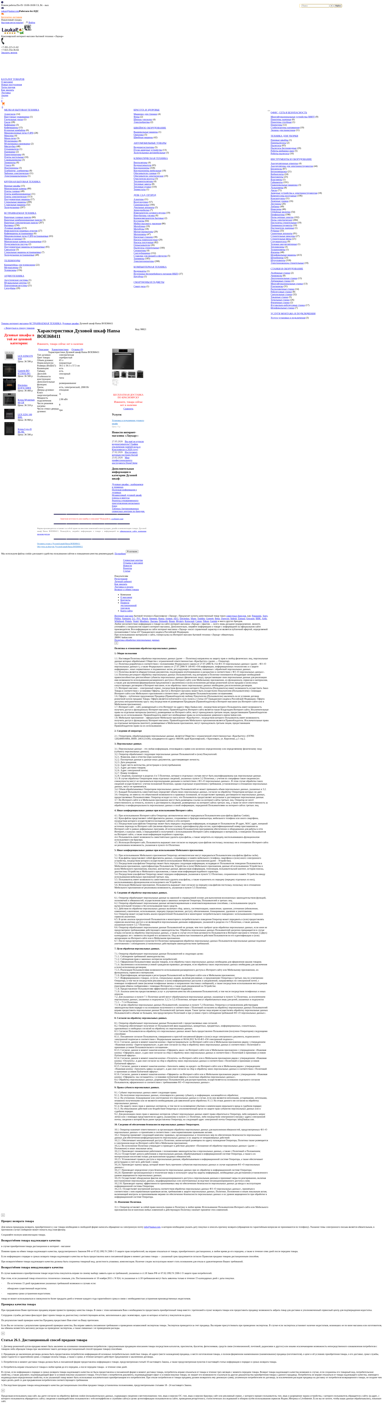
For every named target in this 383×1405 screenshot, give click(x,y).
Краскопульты (278, 198)
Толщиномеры (278, 249)
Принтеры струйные (281, 122)
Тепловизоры (277, 247)
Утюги (7, 165)
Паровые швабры (279, 140)
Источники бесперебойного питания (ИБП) (156, 274)
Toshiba (201, 618)
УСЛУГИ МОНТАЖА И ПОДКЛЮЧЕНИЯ (293, 313)
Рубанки (275, 230)
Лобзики (275, 206)
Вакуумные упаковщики (16, 116)
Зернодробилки (141, 210)
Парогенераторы (12, 154)
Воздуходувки (141, 202)
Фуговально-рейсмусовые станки (288, 305)
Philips (117, 618)
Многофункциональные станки (287, 283)
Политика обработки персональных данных (136, 640)
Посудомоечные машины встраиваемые (24, 247)
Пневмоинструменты (281, 225)
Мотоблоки (139, 226)
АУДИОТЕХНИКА (14, 276)
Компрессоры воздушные (284, 195)
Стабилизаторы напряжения (285, 127)
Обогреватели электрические (149, 176)
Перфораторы (278, 214)
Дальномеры (277, 187)
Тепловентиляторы (143, 181)
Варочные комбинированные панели (23, 220)
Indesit (233, 618)
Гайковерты (277, 182)
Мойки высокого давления (147, 223)
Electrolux (184, 618)
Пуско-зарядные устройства (148, 150)
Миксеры (9, 135)
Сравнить (128, 408)
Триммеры (139, 258)
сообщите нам (117, 519)
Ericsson (250, 618)
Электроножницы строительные (287, 263)
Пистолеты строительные (284, 222)
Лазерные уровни (280, 201)
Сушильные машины (15, 204)
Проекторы (276, 125)
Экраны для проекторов (283, 130)
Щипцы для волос (143, 119)
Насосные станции (143, 237)
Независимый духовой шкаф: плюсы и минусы (127, 496)
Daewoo (225, 618)
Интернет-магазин (123, 616)
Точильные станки (280, 300)
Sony (265, 616)
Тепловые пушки (142, 186)
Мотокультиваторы (143, 231)
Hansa (161, 618)
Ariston (168, 618)
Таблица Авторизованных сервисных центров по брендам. (128, 510)
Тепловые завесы (142, 184)
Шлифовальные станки (282, 308)
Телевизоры (10, 270)
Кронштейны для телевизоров (19, 265)
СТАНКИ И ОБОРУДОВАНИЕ (287, 268)
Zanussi (241, 618)
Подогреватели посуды (16, 244)
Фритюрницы (11, 168)
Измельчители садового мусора (150, 212)
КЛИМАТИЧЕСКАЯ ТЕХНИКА (151, 158)
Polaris (128, 621)
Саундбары (10, 288)
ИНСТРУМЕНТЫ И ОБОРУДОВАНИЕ (291, 159)
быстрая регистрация (12, 22)
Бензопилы (276, 169)
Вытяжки (9, 225)
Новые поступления (11, 84)
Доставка (6, 92)
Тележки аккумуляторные (284, 244)
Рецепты (127, 568)
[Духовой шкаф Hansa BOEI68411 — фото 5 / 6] (132, 377)
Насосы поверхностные (146, 239)
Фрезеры (275, 252)
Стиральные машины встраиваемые (22, 252)
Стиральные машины (15, 202)
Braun (172, 621)
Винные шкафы (12, 186)
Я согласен (132, 551)
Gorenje (210, 618)
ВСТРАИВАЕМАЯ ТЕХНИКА (20, 213)
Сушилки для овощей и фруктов (150, 256)
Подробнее (120, 553)
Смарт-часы (140, 286)
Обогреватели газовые (145, 173)
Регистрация (120, 578)
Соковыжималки (12, 160)
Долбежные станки (280, 273)
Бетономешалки (279, 171)
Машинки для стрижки (145, 114)
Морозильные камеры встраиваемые (23, 241)
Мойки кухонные (13, 239)
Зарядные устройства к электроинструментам (294, 193)
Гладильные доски (13, 119)
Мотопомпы (140, 234)
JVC (138, 618)
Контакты (125, 600)
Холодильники (11, 207)
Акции (4, 95)
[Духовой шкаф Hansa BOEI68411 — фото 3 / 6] (115, 377)
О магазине (7, 82)
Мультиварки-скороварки (17, 143)
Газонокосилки (141, 204)
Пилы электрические (281, 220)
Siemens (153, 618)
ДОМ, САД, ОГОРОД (145, 195)
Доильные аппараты (144, 207)
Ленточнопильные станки (284, 278)
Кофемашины (11, 127)
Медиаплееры (11, 267)
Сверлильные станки (281, 294)
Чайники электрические (16, 173)
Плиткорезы (277, 286)
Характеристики (60, 349)
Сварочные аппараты (281, 233)
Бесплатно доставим (11, 17)
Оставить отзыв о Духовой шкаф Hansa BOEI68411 (58, 543)
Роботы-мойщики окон (282, 151)
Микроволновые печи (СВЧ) (19, 133)
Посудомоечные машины (17, 199)
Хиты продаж (8, 87)
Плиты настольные (14, 157)
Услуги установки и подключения (288, 317)
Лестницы (276, 204)
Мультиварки (11, 141)
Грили (7, 122)
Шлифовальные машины (283, 255)
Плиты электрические (15, 196)
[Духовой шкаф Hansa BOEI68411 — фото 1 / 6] (123, 369)
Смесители (9, 249)
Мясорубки (10, 146)
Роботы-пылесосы (280, 153)
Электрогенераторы (144, 261)
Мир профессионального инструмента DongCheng (124, 460)
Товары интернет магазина (15, 323)
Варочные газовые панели (17, 217)
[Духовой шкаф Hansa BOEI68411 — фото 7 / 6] (115, 385)
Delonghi (163, 621)
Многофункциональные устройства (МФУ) (293, 116)
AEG (175, 618)
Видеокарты (140, 271)
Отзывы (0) (77, 349)
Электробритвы (142, 122)
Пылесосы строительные (146, 247)
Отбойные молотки (281, 212)
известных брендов (236, 616)
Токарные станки (279, 297)
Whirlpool (119, 621)
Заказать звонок (9, 52)
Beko (217, 618)
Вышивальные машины (146, 132)
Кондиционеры (141, 168)
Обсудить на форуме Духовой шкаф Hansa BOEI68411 (60, 546)
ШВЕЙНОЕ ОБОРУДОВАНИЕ (150, 128)
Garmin (213, 621)
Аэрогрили (10, 114)
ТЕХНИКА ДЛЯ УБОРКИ (284, 136)
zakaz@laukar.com (10, 11)
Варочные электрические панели (21, 222)
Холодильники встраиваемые (19, 255)
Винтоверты (277, 177)
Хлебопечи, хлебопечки (16, 170)
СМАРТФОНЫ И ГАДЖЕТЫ (149, 282)
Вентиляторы (140, 162)
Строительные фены (281, 239)
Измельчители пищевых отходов (21, 230)
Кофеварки (9, 125)
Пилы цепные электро (282, 217)
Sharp (193, 618)
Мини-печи (10, 138)
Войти (32, 22)
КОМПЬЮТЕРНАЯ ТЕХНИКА (150, 267)
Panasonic (257, 616)
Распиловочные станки (282, 289)
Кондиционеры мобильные (147, 170)
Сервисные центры (133, 560)
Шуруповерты (278, 260)
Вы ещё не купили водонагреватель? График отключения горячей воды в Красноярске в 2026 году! (128, 445)
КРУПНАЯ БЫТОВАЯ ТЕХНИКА (22, 181)
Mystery (180, 621)
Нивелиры (276, 209)
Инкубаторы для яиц (144, 215)
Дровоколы (276, 275)
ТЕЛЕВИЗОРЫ (12, 260)
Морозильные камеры (15, 188)
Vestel (136, 621)
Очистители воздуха (144, 178)
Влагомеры (276, 179)
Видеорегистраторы (144, 147)
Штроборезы (277, 257)
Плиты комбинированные (17, 194)
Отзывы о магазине (133, 563)
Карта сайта (126, 610)
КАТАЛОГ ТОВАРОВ (12, 79)
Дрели (274, 190)
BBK (258, 618)
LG (133, 618)
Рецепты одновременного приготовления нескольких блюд (126, 503)
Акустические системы (16, 280)
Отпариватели (11, 149)
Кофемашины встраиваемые (18, 233)
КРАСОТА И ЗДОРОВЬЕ (147, 110)
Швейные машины (143, 137)
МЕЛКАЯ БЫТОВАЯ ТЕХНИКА (21, 110)
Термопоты (10, 162)
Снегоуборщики (142, 253)
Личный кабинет (123, 581)
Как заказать (7, 90)
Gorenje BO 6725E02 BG (24, 372)
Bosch (145, 618)
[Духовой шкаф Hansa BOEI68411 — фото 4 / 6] (123, 377)
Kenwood (189, 621)
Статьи (126, 571)
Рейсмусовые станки (281, 291)
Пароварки (9, 151)
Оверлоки (139, 134)
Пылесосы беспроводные (284, 148)
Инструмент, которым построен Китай (125, 453)
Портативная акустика (15, 285)
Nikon (206, 621)
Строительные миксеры (283, 236)
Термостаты (140, 189)
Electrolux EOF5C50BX (24, 386)
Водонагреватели (142, 165)
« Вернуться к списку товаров (19, 328)
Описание (43, 349)
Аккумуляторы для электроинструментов (292, 166)
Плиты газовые (12, 191)
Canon (198, 621)
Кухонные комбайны (14, 130)
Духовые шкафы (12, 228)
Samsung (126, 618)
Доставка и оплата (123, 587)
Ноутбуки (138, 276)
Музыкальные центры (15, 282)
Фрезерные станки (280, 302)
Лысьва (154, 621)
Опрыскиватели (142, 245)
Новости (127, 565)
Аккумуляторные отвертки (284, 163)
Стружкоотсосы (279, 241)
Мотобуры (139, 229)
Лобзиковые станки (281, 281)
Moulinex (144, 621)
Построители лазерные (282, 228)
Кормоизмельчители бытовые (149, 218)
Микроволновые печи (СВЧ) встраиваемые (26, 236)
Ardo (264, 618)
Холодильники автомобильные (149, 152)
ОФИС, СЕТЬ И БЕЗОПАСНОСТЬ (289, 112)
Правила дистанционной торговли (128, 605)
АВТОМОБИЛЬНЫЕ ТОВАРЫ (150, 143)
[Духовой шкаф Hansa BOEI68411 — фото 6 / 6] (140, 377)
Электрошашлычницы (15, 176)
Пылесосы (276, 145)
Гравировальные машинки (284, 185)
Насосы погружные (144, 242)
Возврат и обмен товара (126, 589)
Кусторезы (139, 221)
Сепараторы (140, 250)
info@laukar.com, (152, 1227)
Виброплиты (277, 174)
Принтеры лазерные (281, 119)
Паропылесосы (278, 142)
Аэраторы (139, 199)
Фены (137, 116)
